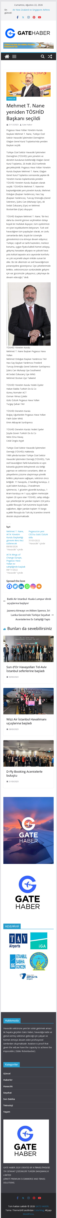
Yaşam (6, 1111)
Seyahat (7, 1092)
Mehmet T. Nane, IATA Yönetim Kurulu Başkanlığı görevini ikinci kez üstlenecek (15, 537)
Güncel (6, 1073)
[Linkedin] (21, 586)
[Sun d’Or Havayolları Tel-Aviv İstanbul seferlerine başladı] (28, 637)
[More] (39, 586)
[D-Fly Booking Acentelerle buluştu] (28, 742)
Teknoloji (8, 1105)
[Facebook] (9, 586)
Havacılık (11, 99)
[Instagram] (33, 586)
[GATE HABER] (7, 56)
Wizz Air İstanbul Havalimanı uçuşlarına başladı (26, 721)
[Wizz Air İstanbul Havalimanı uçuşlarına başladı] (28, 690)
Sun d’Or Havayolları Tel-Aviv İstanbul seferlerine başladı (26, 669)
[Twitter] (15, 586)
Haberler (7, 1079)
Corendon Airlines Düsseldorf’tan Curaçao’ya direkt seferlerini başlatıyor (31, 11)
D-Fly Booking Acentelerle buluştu (24, 774)
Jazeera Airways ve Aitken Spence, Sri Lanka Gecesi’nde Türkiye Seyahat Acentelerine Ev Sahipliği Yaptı (28, 615)
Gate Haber (27, 124)
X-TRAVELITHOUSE (41, 1167)
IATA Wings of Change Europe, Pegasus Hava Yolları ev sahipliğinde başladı (15, 560)
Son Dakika (9, 1099)
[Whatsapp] (27, 586)
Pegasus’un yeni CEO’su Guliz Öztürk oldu (38, 534)
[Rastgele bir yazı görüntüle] (50, 56)
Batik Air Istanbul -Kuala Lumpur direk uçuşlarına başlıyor (29, 601)
